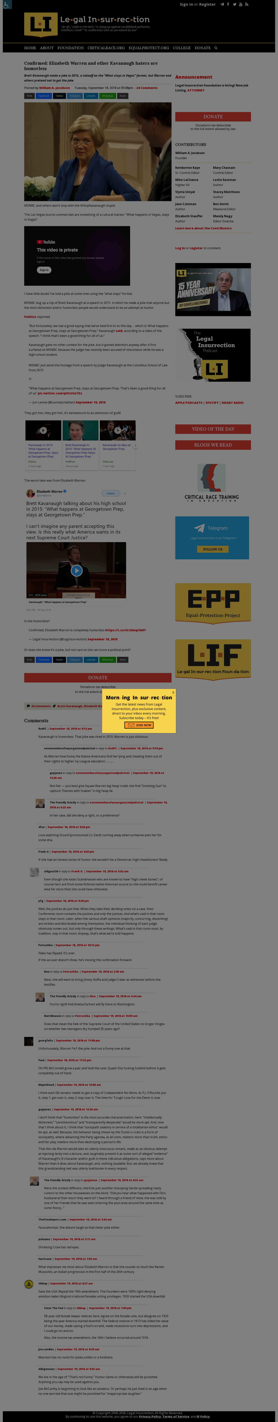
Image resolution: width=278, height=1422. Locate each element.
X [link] (173, 692)
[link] (139, 692)
